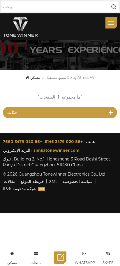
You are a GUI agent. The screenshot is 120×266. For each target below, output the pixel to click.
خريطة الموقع (32, 181)
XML (53, 181)
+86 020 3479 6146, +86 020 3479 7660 (43, 141)
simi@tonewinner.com (56, 150)
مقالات (9, 181)
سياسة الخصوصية (77, 181)
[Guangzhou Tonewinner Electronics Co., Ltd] (20, 27)
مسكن (35, 77)
